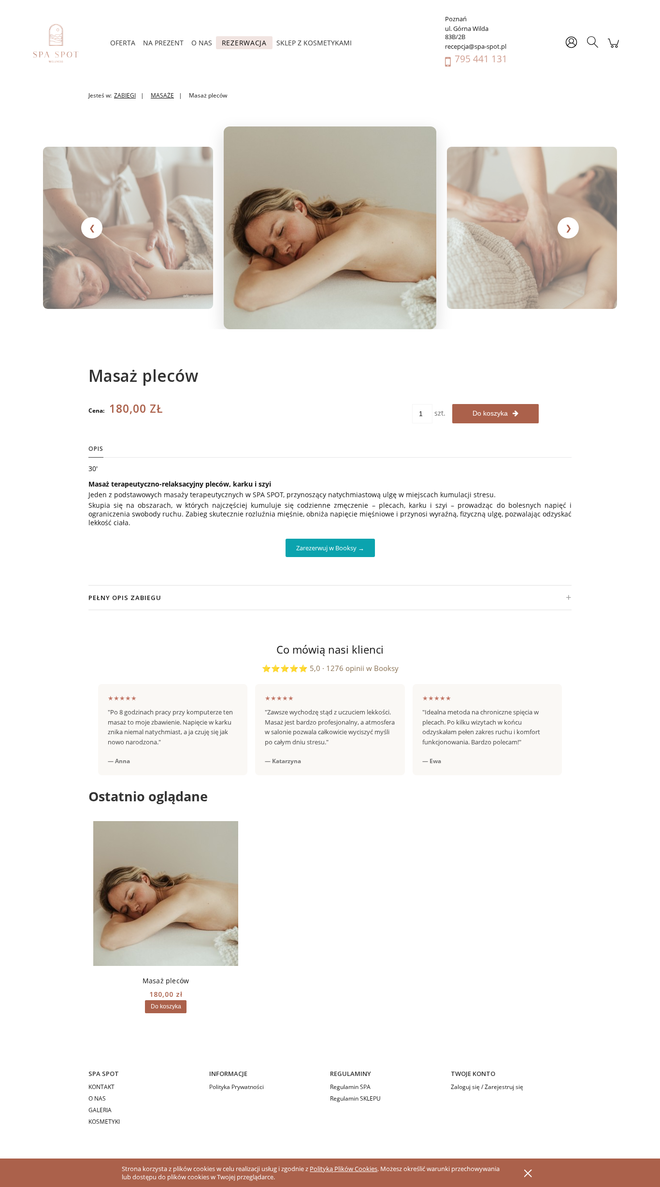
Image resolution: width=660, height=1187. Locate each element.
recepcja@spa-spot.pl (475, 46)
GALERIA (100, 1110)
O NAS (97, 1098)
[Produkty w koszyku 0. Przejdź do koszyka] (613, 48)
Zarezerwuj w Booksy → (330, 548)
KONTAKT (101, 1087)
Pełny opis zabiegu (330, 597)
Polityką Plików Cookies (343, 1168)
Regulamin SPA (350, 1087)
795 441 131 (481, 59)
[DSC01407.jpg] (532, 228)
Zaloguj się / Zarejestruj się (487, 1087)
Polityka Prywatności (236, 1087)
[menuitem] (122, 43)
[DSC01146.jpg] (330, 227)
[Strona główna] (60, 43)
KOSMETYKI (104, 1121)
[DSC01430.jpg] (128, 228)
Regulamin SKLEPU (355, 1098)
